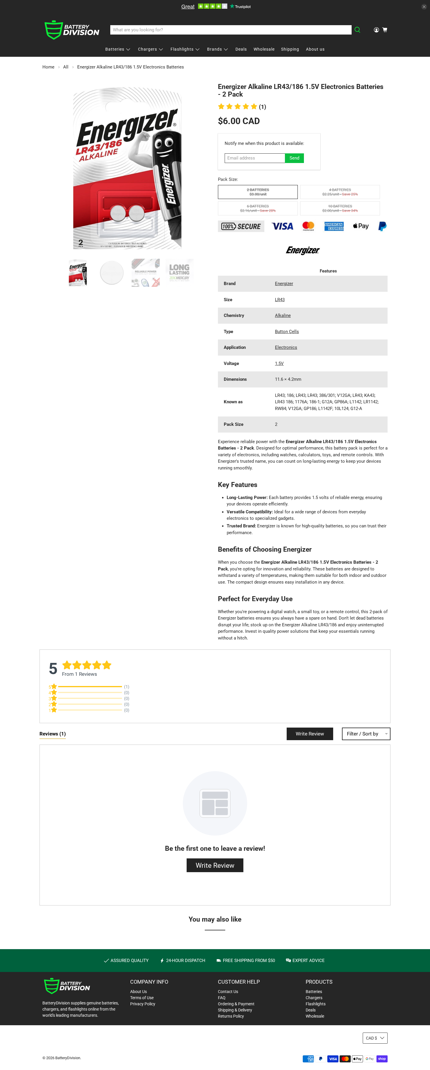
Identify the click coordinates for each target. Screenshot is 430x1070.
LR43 (280, 299)
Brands (214, 49)
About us (315, 49)
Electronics (286, 347)
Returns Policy (231, 1016)
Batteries (114, 49)
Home (48, 67)
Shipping (290, 49)
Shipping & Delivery (235, 1010)
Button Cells (287, 331)
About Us (138, 991)
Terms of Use (142, 997)
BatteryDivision (67, 1058)
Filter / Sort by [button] (362, 733)
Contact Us (228, 991)
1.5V (279, 363)
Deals (241, 49)
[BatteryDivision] (72, 30)
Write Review (310, 734)
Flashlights (182, 49)
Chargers (147, 49)
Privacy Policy (142, 1004)
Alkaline (283, 315)
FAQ (222, 997)
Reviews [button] (52, 734)
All (65, 67)
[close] (424, 7)
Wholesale (264, 49)
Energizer (284, 283)
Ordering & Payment (236, 1004)
